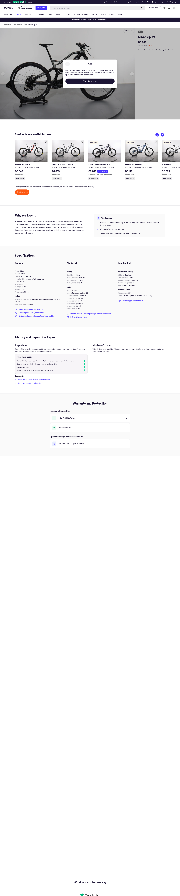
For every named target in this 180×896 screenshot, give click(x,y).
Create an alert (22, 192)
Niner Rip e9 (33, 25)
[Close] (92, 1)
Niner (25, 25)
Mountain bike (17, 25)
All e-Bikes (7, 25)
